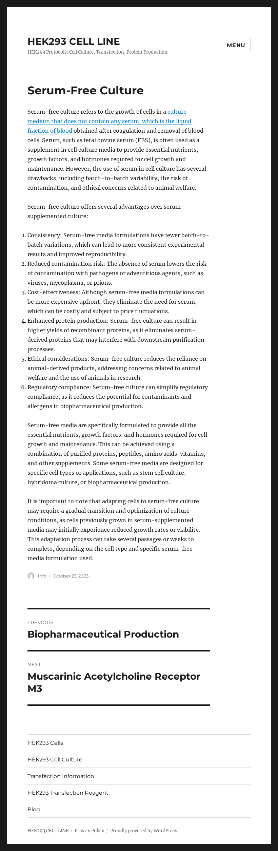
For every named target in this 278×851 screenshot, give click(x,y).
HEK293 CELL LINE (73, 41)
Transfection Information (60, 776)
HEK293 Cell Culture (54, 759)
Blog (33, 809)
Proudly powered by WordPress (143, 831)
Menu (236, 45)
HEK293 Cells (45, 743)
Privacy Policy (89, 831)
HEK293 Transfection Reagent (67, 793)
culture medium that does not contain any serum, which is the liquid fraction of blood (109, 121)
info (42, 576)
